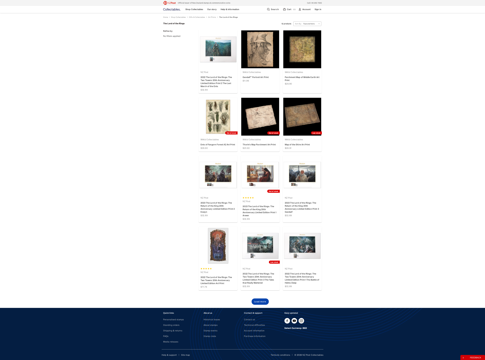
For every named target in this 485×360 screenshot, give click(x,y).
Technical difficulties (254, 325)
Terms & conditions (280, 355)
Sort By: (298, 24)
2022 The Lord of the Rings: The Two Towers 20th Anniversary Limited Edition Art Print (216, 280)
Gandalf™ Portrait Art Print (256, 77)
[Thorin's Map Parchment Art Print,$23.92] (260, 117)
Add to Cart (218, 49)
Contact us (249, 319)
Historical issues (212, 319)
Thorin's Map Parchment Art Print (259, 144)
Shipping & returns (172, 330)
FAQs (165, 336)
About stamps (210, 325)
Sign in (318, 9)
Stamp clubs (210, 336)
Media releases (170, 341)
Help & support (169, 355)
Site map (185, 355)
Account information (254, 330)
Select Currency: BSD (296, 328)
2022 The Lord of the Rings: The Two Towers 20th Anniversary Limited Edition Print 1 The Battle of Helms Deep (302, 278)
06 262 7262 (316, 3)
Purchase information (254, 336)
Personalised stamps (173, 319)
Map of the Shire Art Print (297, 144)
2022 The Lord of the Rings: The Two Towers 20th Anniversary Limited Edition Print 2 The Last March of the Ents (216, 81)
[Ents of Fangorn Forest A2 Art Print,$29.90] (218, 117)
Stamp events (210, 330)
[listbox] (312, 24)
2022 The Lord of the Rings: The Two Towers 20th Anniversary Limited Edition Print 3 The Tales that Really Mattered (258, 278)
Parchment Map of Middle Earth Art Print (302, 78)
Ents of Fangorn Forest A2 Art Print (218, 144)
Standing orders (171, 325)
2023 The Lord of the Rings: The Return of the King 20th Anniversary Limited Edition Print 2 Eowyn (218, 207)
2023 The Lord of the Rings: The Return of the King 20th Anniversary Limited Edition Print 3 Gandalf (302, 207)
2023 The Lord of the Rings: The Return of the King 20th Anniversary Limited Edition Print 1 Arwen (259, 211)
